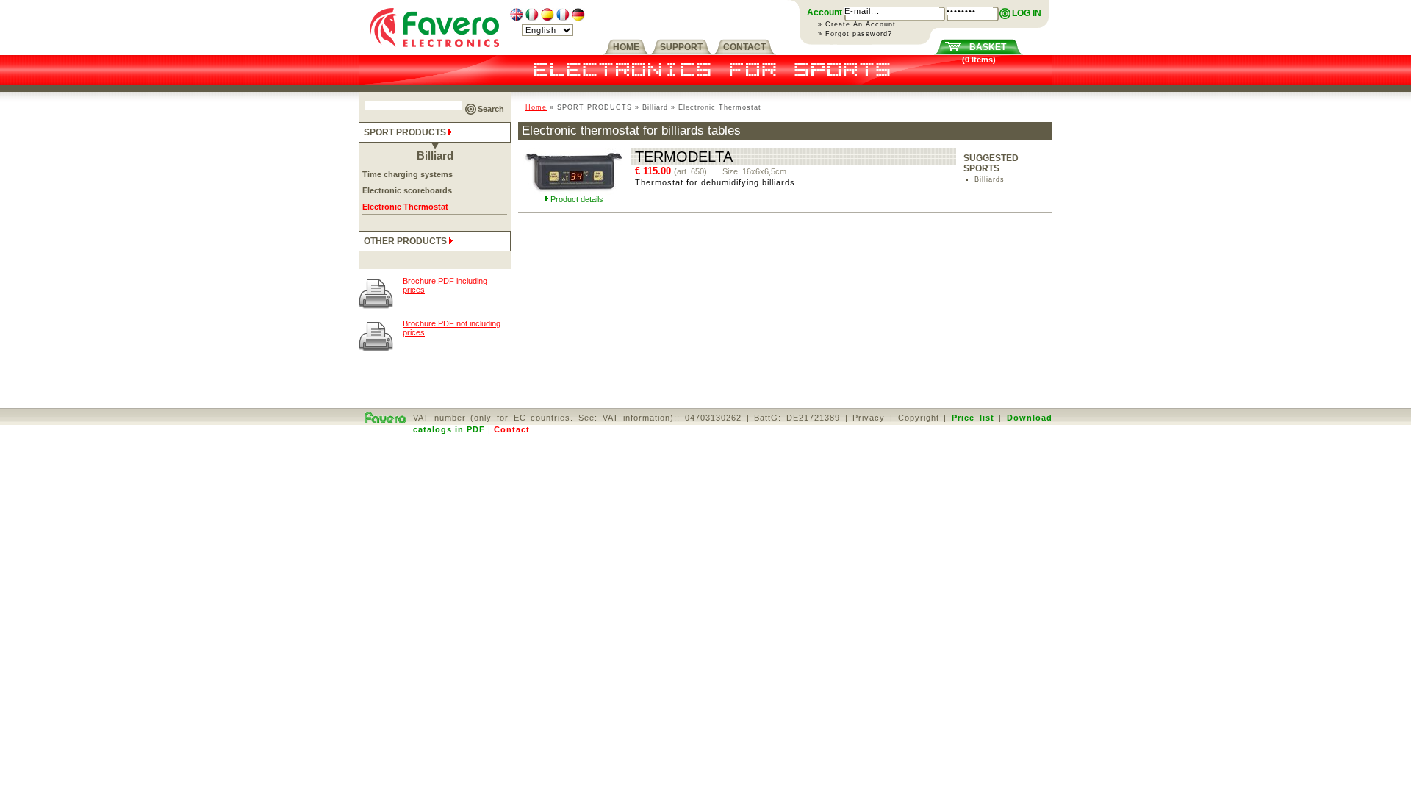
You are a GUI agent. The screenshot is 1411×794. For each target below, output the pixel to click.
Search (491, 108)
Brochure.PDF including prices (445, 285)
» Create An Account (857, 24)
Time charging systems (407, 174)
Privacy (868, 417)
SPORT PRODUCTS (406, 132)
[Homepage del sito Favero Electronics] (435, 52)
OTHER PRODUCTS (406, 241)
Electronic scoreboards (407, 190)
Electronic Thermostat (405, 206)
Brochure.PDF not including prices (451, 328)
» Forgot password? (855, 33)
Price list (973, 417)
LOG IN (1026, 13)
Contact (512, 429)
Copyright (918, 417)
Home (536, 107)
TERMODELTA (684, 157)
